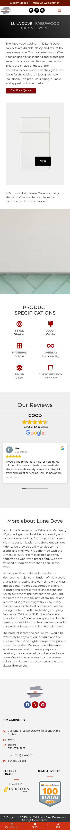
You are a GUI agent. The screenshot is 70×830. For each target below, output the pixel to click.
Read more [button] (12, 477)
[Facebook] (31, 10)
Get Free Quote (21, 90)
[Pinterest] (42, 704)
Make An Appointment (46, 3)
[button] (59, 10)
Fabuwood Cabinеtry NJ (40, 25)
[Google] (42, 10)
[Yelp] (35, 704)
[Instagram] (36, 10)
